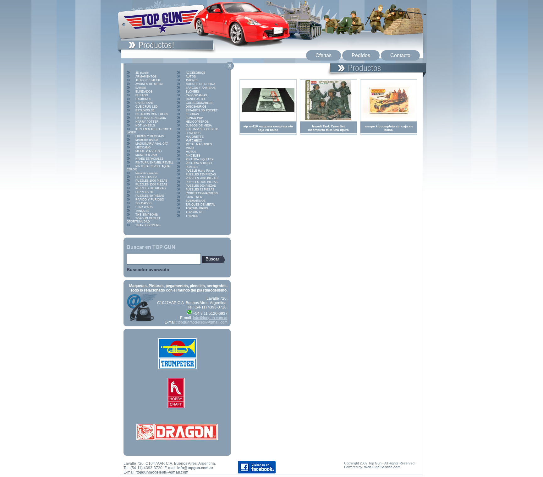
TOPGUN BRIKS (197, 208)
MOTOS (191, 151)
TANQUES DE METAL (200, 204)
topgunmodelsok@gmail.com (203, 322)
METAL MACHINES (199, 144)
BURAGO (141, 95)
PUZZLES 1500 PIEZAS (151, 184)
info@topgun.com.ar (210, 318)
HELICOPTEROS (197, 121)
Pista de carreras (146, 173)
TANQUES (142, 210)
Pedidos (361, 55)
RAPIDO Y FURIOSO (149, 199)
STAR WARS (144, 207)
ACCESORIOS (195, 72)
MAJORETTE (195, 136)
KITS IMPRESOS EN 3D (202, 129)
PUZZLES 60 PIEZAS (149, 195)
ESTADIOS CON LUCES (151, 114)
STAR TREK (194, 197)
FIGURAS (192, 114)
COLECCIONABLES (199, 103)
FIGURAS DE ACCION (150, 118)
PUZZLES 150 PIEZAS (201, 174)
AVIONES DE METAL (149, 84)
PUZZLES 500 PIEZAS (201, 185)
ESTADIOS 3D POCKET (202, 110)
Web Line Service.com (382, 467)
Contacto (400, 55)
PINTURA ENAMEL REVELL (154, 162)
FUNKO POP (194, 118)
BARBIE (140, 87)
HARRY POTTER (147, 121)
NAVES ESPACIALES (149, 158)
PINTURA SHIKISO (199, 163)
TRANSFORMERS (147, 225)
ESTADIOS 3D (145, 110)
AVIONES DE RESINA (200, 84)
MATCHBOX (194, 140)
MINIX (190, 148)
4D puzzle (142, 72)
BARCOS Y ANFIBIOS (201, 87)
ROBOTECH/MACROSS (202, 193)
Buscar (212, 258)
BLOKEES (192, 91)
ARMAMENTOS (145, 76)
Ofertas (323, 55)
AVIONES (192, 80)
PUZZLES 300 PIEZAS (150, 188)
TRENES (192, 215)
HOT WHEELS (145, 125)
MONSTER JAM (146, 155)
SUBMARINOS (196, 200)
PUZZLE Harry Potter (200, 170)
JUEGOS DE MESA (199, 125)
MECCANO (143, 147)
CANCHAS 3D (195, 99)
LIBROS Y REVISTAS (149, 136)
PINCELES (193, 155)
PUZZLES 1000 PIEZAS (151, 180)
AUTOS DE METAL (148, 80)
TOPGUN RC (195, 212)
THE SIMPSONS (146, 214)
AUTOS (191, 76)
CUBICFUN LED (146, 106)
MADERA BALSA (146, 140)
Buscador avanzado (148, 269)
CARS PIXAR (144, 103)
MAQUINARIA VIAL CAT (151, 143)
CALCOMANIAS (196, 95)
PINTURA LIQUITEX (199, 159)
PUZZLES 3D (144, 192)
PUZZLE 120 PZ (146, 177)
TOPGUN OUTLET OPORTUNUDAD (144, 220)
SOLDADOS (143, 203)
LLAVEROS (193, 133)
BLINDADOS (143, 91)
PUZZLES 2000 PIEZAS (201, 178)
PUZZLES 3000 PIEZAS (201, 182)
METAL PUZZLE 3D (148, 151)
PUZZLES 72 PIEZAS (200, 189)
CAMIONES (143, 99)
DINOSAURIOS (196, 106)
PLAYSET (192, 167)
